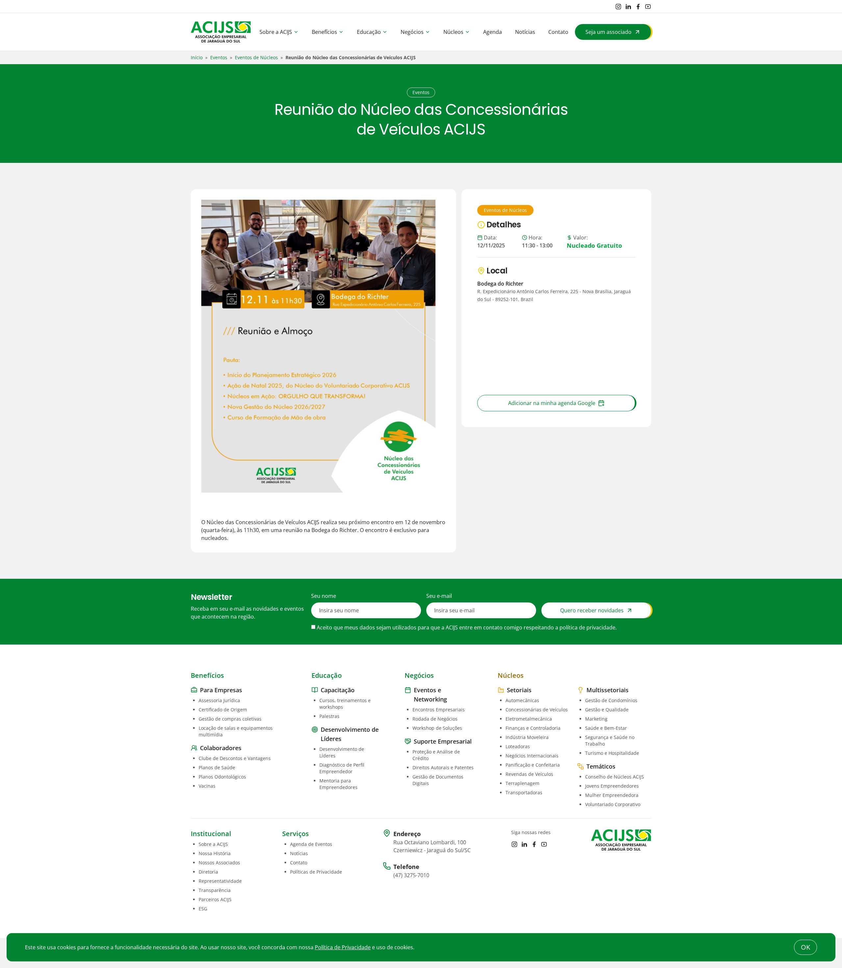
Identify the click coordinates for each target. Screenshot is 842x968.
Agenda (492, 32)
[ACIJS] (221, 32)
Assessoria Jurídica (219, 700)
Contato (558, 32)
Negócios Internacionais (532, 755)
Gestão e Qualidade (607, 709)
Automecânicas (522, 700)
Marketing (596, 719)
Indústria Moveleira (527, 737)
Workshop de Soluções (437, 728)
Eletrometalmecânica (529, 719)
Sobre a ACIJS (276, 32)
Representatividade (220, 881)
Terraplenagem (522, 783)
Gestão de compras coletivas (230, 719)
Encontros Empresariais (438, 709)
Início (197, 57)
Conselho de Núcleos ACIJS (614, 777)
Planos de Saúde (217, 767)
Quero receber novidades (592, 610)
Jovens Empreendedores (612, 786)
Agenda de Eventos (311, 844)
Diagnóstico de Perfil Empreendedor (341, 768)
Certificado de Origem (223, 709)
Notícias (525, 32)
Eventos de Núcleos (256, 57)
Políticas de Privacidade (316, 872)
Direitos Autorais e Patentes (443, 767)
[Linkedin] (628, 6)
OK (805, 947)
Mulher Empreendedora (611, 795)
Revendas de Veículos (529, 774)
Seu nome (323, 595)
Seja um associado (608, 32)
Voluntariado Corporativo (612, 804)
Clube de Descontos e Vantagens (235, 758)
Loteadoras (518, 746)
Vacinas (207, 786)
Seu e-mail (439, 595)
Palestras (329, 716)
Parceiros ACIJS (215, 899)
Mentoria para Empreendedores (338, 783)
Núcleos (453, 32)
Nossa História (215, 853)
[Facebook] (638, 6)
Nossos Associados (219, 862)
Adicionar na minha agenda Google (551, 403)
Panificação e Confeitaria (533, 765)
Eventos (218, 57)
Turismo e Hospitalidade (612, 753)
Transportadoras (524, 792)
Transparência (215, 890)
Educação (369, 32)
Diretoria (208, 872)
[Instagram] (618, 6)
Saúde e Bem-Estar (606, 728)
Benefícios (324, 32)
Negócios (412, 32)
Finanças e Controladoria (533, 728)
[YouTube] (648, 6)
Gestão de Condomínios (611, 700)
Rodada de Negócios (435, 719)
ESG (203, 908)
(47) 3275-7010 (411, 875)
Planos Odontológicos (222, 777)
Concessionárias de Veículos (537, 709)
